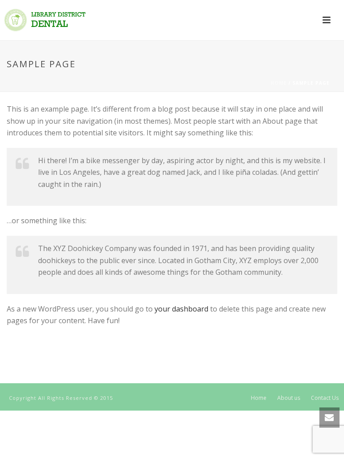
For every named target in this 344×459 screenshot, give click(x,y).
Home (279, 83)
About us (288, 398)
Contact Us (325, 398)
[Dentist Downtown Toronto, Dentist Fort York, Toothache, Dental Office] (45, 20)
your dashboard (181, 309)
